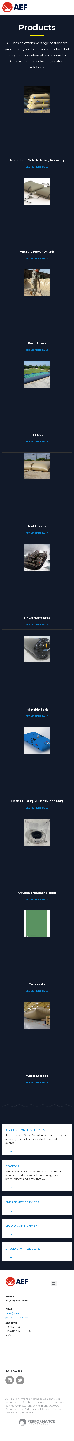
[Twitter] (20, 1380)
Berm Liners (37, 343)
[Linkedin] (9, 1380)
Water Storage (37, 1076)
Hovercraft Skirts (37, 618)
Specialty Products (22, 1248)
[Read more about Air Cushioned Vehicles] (37, 1151)
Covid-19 (12, 1166)
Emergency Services (22, 1202)
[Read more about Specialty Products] (37, 1257)
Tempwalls (37, 984)
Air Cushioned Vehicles (25, 1130)
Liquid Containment (22, 1225)
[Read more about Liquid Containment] (37, 1234)
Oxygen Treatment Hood (37, 892)
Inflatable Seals (37, 709)
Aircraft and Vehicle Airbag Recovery (37, 160)
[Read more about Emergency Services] (37, 1211)
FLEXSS (37, 435)
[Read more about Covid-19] (37, 1188)
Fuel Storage (37, 526)
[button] (54, 1283)
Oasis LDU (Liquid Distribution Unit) (37, 801)
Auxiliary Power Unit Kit (37, 251)
